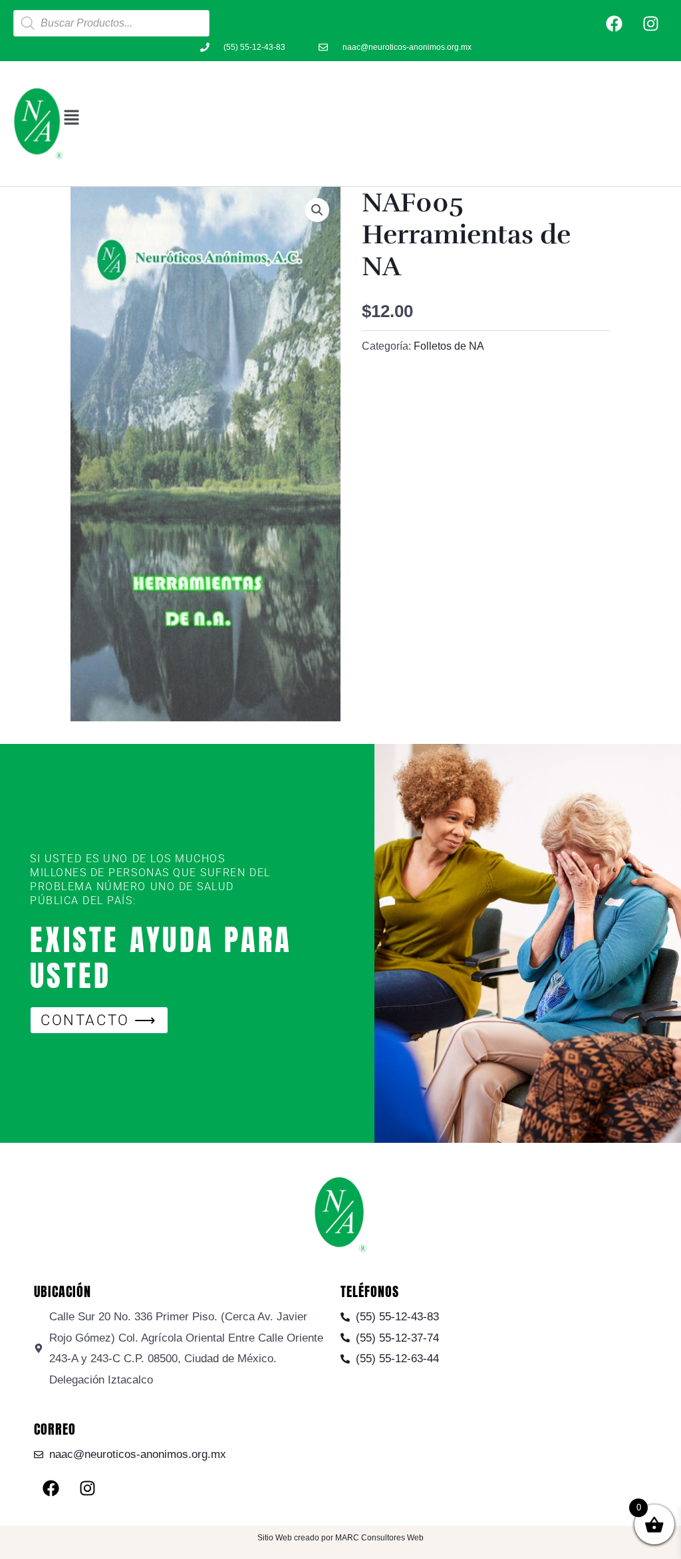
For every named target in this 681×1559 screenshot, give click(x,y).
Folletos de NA (449, 346)
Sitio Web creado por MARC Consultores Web (340, 1537)
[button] (365, 117)
